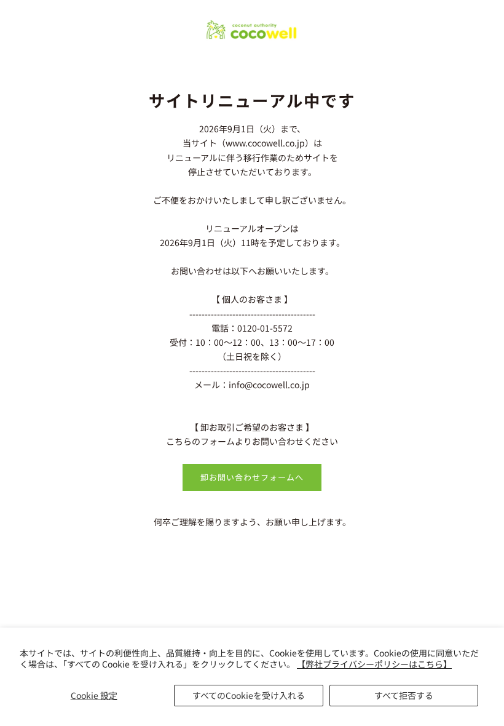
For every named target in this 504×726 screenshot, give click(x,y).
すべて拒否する (403, 695)
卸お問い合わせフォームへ (252, 477)
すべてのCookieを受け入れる (248, 695)
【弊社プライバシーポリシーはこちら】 (374, 664)
